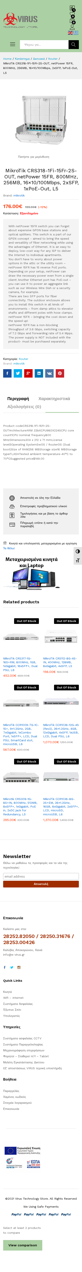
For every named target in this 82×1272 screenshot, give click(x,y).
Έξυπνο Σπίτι (12, 1009)
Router (23, 359)
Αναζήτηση (74, 44)
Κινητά (7, 991)
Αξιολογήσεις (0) (24, 407)
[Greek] (76, 32)
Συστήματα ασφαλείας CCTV (22, 1038)
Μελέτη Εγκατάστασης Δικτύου (23, 1062)
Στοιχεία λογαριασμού (17, 1102)
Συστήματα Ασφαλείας (18, 1003)
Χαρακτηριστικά (54, 399)
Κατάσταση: (11, 213)
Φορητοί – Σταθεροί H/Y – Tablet (26, 1056)
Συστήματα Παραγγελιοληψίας (23, 1044)
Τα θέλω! (9, 548)
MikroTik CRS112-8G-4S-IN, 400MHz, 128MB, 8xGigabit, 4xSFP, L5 (60, 662)
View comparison (22, 1245)
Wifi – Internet (13, 997)
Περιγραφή (18, 399)
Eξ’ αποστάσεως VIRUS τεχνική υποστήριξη (32, 1068)
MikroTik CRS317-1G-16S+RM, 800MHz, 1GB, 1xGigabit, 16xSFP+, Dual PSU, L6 (20, 664)
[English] (70, 32)
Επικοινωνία (11, 1108)
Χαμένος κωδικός (14, 1096)
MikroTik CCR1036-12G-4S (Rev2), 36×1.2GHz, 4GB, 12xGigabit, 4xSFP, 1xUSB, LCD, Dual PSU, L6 (61, 730)
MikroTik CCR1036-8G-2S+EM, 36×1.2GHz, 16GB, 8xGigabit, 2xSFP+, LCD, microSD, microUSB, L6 (61, 806)
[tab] (18, 401)
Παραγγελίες (11, 1091)
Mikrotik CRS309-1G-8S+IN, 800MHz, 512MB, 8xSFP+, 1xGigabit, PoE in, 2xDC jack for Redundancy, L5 (20, 806)
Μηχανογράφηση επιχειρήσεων (23, 1050)
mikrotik (19, 195)
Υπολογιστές (11, 1015)
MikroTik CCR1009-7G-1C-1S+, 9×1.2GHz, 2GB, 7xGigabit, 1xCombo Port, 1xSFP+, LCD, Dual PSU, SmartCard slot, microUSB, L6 (21, 734)
